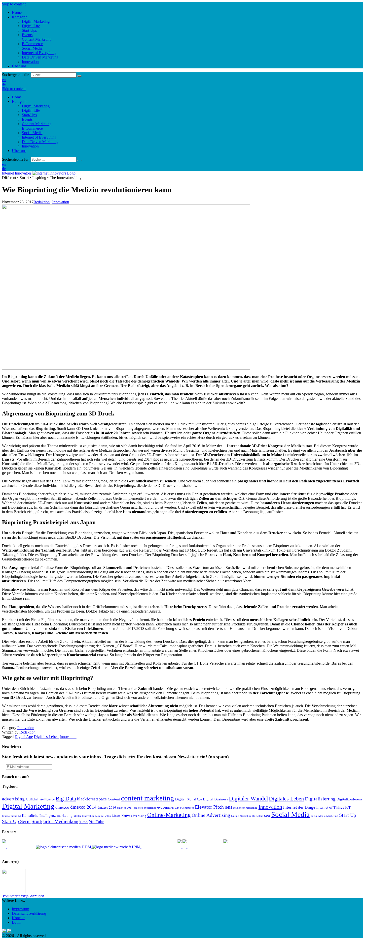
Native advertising (133, 816)
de (4, 84)
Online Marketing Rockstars (247, 816)
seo (267, 815)
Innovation (30, 146)
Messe (116, 816)
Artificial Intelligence (40, 799)
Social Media (32, 133)
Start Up (347, 815)
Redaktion (42, 202)
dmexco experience (145, 807)
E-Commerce (32, 128)
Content (114, 799)
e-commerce (168, 807)
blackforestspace (92, 798)
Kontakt (18, 918)
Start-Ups (29, 115)
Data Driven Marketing (40, 142)
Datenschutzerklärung (29, 913)
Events (27, 119)
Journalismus (9, 816)
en (4, 80)
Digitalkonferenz (349, 799)
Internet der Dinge (299, 807)
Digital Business (215, 799)
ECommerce (187, 807)
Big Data (66, 798)
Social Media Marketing (324, 816)
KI (19, 816)
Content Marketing (36, 124)
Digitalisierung (320, 798)
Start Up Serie (16, 821)
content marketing (147, 798)
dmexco (62, 807)
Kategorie (19, 101)
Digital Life (31, 110)
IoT (348, 807)
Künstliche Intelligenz (39, 815)
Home (17, 97)
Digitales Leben (46, 736)
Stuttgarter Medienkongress (60, 821)
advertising (13, 798)
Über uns (19, 150)
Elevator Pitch (209, 807)
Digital (180, 799)
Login (16, 922)
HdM (228, 807)
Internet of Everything (39, 137)
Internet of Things (330, 807)
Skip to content (14, 4)
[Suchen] (79, 76)
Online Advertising (211, 815)
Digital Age (24, 736)
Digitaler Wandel (248, 798)
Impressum (20, 909)
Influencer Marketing (245, 807)
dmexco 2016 (107, 807)
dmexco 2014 (83, 807)
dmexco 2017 (125, 807)
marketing (65, 815)
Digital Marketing (36, 106)
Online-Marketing (169, 815)
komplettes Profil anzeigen (23, 896)
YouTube (96, 821)
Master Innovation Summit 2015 (92, 816)
